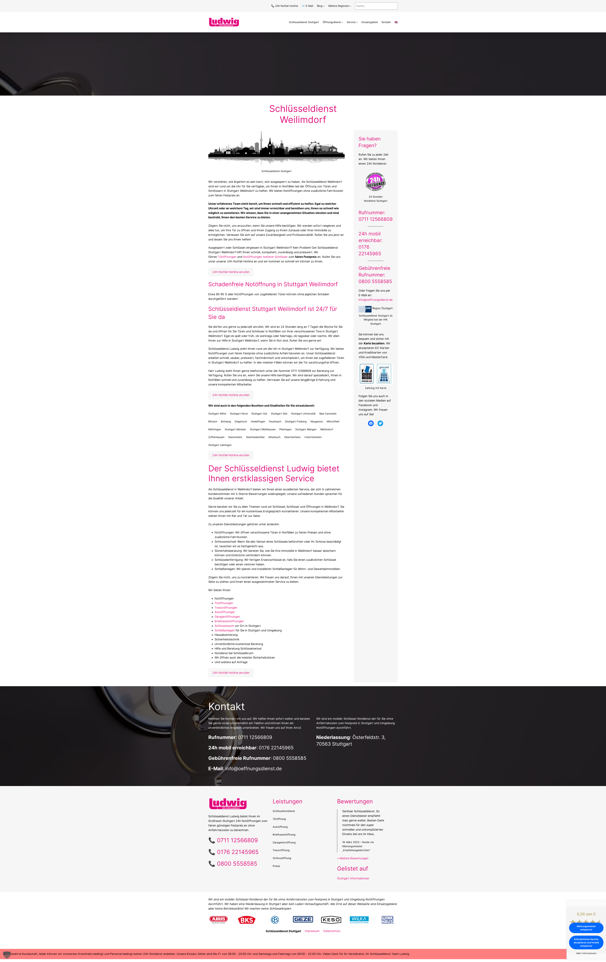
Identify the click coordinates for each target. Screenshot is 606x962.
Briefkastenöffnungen (229, 621)
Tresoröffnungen (226, 607)
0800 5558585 (289, 758)
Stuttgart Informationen (353, 878)
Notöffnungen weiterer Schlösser (265, 256)
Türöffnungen (227, 256)
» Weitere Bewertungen (352, 858)
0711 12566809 (255, 737)
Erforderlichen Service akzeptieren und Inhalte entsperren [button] (586, 942)
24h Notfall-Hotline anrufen (231, 272)
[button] (7, 955)
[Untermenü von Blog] (324, 6)
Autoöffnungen (225, 612)
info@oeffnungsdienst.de (375, 299)
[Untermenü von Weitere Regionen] (350, 6)
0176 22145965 (276, 747)
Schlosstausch (224, 625)
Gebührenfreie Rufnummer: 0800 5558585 (375, 274)
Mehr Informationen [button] (586, 953)
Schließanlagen (225, 630)
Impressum (312, 931)
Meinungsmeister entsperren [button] (586, 928)
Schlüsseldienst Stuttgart (304, 22)
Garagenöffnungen (227, 616)
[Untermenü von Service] (357, 22)
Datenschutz (331, 931)
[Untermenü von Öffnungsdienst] (342, 22)
